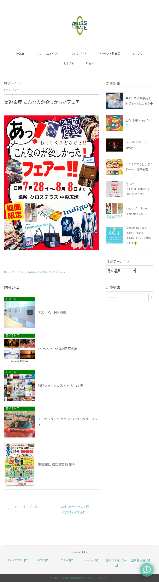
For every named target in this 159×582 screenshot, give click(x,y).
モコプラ (137, 53)
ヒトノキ (69, 63)
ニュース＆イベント (48, 53)
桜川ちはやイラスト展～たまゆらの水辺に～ (74, 509)
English (90, 63)
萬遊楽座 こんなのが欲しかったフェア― (48, 272)
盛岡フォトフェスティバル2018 (60, 385)
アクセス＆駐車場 (109, 53)
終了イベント (13, 83)
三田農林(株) (140, 560)
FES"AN (67, 560)
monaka (91, 560)
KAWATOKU (18, 560)
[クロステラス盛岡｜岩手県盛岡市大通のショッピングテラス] (79, 17)
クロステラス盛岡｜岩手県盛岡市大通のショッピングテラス (80, 578)
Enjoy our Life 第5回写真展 (57, 349)
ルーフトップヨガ (26, 507)
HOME (20, 53)
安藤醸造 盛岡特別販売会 (56, 464)
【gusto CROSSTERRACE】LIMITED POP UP (137, 189)
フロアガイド (79, 53)
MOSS (42, 560)
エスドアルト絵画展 (52, 312)
